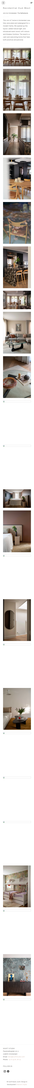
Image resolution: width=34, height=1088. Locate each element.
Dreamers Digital (21, 1084)
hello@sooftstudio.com (16, 1057)
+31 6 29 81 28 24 (14, 1059)
